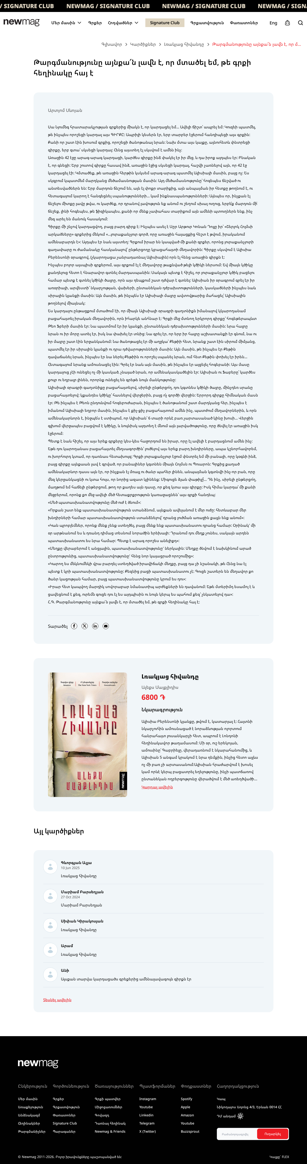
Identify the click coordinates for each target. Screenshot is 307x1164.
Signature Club (165, 22)
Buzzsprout (190, 1131)
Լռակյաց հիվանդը (170, 676)
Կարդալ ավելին (157, 787)
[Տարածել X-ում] (85, 626)
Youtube (146, 1107)
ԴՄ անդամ (226, 1116)
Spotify (186, 1098)
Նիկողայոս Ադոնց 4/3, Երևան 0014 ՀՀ (249, 1107)
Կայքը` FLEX (279, 1156)
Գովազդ (102, 1115)
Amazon (187, 1115)
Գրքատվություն (207, 22)
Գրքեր (95, 22)
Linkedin (146, 1115)
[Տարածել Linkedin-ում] (95, 626)
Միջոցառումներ (108, 1107)
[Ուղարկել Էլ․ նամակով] (106, 626)
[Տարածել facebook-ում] (74, 626)
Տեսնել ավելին (57, 999)
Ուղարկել (273, 1133)
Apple (185, 1107)
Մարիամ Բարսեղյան (81, 905)
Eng (273, 23)
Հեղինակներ (29, 1123)
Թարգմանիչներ (32, 1131)
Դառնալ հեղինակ (110, 1123)
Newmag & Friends (110, 1131)
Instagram (147, 1098)
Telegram (146, 1123)
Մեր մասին (28, 1098)
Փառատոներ (244, 22)
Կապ (221, 1098)
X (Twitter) (147, 1131)
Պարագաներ (64, 1131)
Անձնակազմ (29, 1115)
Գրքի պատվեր (108, 1098)
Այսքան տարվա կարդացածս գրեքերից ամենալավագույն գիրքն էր (126, 979)
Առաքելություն (30, 1107)
